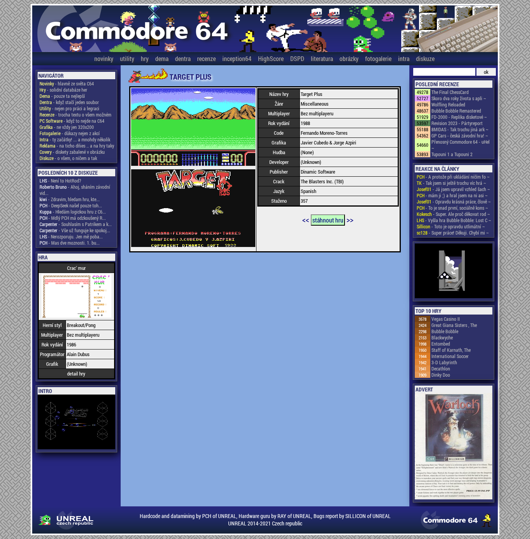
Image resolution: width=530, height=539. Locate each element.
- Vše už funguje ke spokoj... (75, 230)
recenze (206, 58)
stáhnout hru (327, 220)
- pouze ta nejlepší (62, 96)
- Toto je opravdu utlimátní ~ (451, 226)
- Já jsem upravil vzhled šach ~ (453, 189)
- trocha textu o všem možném (75, 114)
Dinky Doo (440, 375)
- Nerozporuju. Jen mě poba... (71, 236)
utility (127, 58)
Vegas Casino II (445, 319)
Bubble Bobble (444, 331)
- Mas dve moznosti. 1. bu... (70, 243)
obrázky (349, 58)
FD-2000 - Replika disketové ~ (459, 117)
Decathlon (440, 368)
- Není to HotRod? (60, 180)
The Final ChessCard (450, 92)
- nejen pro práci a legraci (69, 108)
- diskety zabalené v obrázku (72, 152)
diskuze (425, 58)
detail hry (76, 373)
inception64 (236, 58)
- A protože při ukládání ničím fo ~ (453, 177)
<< (305, 219)
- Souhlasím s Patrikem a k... (76, 224)
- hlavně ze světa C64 (67, 83)
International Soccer (450, 356)
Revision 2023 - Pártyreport (457, 123)
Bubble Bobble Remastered (456, 111)
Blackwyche (442, 337)
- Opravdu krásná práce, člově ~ (454, 201)
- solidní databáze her (63, 90)
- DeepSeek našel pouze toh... (71, 205)
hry (145, 58)
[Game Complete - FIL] (453, 271)
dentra (183, 58)
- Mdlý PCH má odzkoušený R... (73, 218)
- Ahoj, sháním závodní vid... (75, 190)
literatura (322, 58)
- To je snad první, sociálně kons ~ (452, 208)
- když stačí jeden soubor (69, 102)
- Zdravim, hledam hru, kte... (70, 199)
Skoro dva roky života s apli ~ (458, 98)
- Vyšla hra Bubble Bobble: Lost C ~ (454, 220)
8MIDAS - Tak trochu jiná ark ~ (459, 129)
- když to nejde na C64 (72, 121)
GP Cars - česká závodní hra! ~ (459, 135)
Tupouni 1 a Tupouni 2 (452, 154)
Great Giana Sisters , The (454, 325)
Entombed (440, 344)
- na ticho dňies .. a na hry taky (77, 146)
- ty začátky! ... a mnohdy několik (75, 139)
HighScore (271, 58)
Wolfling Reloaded (448, 104)
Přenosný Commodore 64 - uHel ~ (460, 145)
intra (403, 58)
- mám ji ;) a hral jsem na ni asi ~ (452, 195)
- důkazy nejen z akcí (70, 133)
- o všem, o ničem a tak (68, 158)
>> (349, 219)
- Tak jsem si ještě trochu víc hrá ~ (451, 183)
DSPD (297, 58)
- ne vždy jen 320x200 (67, 127)
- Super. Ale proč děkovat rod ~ (453, 214)
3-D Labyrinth (444, 362)
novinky (103, 58)
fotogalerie (378, 58)
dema (161, 58)
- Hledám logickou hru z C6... (73, 212)
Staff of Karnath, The (451, 350)
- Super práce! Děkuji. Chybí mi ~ (453, 233)
